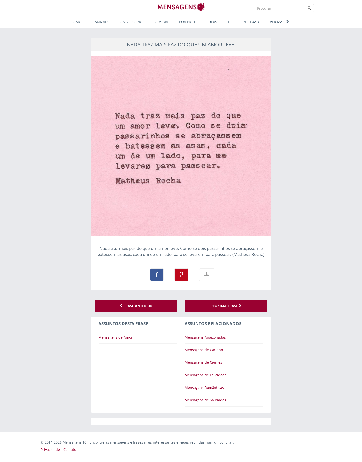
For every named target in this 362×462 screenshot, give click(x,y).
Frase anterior (137, 305)
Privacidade (50, 449)
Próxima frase (224, 305)
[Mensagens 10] (181, 6)
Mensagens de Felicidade (206, 375)
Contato (69, 449)
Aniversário (131, 21)
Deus (212, 21)
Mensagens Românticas (204, 387)
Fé (230, 21)
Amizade (102, 21)
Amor (78, 21)
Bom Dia (160, 21)
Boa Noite (188, 21)
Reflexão (251, 21)
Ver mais (278, 21)
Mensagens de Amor (115, 337)
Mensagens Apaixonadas (205, 337)
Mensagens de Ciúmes (203, 362)
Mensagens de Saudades (205, 400)
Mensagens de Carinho (204, 349)
